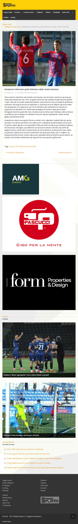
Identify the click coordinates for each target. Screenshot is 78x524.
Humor (5, 17)
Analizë (43, 483)
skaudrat (32, 146)
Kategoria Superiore (12, 27)
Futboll (17, 12)
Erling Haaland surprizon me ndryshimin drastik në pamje (28, 463)
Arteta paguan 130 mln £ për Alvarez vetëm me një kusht (28, 454)
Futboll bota (28, 12)
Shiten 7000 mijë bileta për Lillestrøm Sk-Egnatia (24, 449)
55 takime (20, 146)
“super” (12, 146)
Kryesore (34, 92)
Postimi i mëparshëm (16, 152)
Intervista (44, 485)
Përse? (48, 12)
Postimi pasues (64, 152)
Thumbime (56, 12)
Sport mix (65, 12)
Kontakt (5, 490)
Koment (44, 488)
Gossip (12, 17)
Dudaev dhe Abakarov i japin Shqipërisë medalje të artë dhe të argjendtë (33, 458)
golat (26, 146)
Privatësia (6, 485)
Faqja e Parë (7, 12)
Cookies (5, 488)
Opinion (39, 12)
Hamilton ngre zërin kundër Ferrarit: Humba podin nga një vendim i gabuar (35, 467)
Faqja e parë (7, 24)
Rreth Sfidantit (7, 483)
